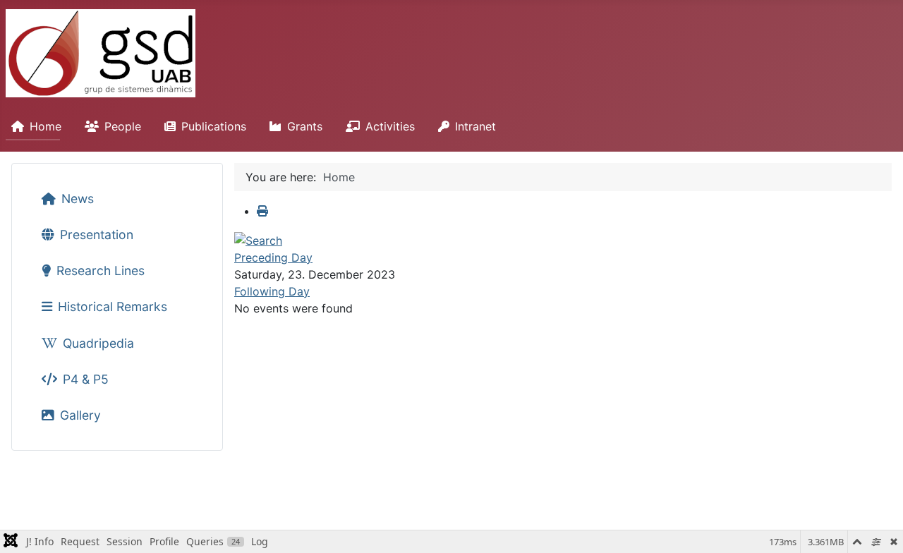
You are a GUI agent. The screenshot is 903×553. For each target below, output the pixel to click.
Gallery (80, 415)
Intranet (475, 126)
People (122, 126)
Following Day (272, 291)
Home (45, 126)
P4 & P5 (86, 379)
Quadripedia (98, 343)
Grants (304, 126)
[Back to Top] (878, 527)
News (77, 198)
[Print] (262, 211)
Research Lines (100, 270)
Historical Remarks (112, 306)
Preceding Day (273, 257)
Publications (213, 126)
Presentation (96, 234)
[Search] (258, 239)
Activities (390, 126)
